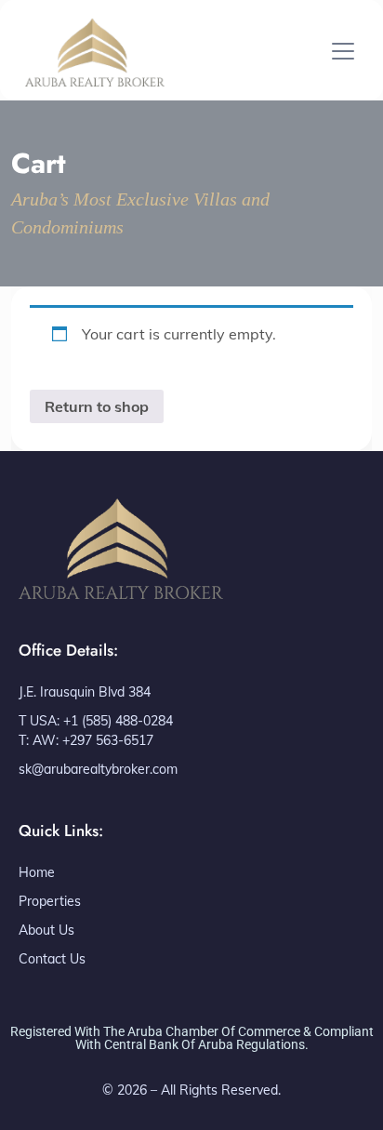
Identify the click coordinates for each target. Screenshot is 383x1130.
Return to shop (97, 406)
